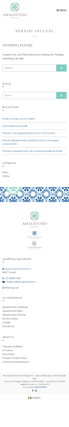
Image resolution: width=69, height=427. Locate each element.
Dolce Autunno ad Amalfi (14, 126)
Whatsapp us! (12, 287)
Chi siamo (7, 350)
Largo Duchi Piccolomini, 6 (17, 269)
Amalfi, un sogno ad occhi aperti (18, 118)
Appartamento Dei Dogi (14, 315)
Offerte (5, 176)
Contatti (6, 322)
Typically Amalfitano (12, 346)
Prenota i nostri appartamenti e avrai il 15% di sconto (28, 133)
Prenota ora (8, 326)
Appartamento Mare (12, 311)
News (5, 172)
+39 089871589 (13, 278)
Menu (63, 10)
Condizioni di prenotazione (15, 362)
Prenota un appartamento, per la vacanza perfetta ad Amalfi (32, 151)
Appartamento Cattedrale (15, 307)
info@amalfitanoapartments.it (20, 282)
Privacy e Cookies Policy (14, 358)
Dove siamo (8, 354)
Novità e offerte (10, 318)
